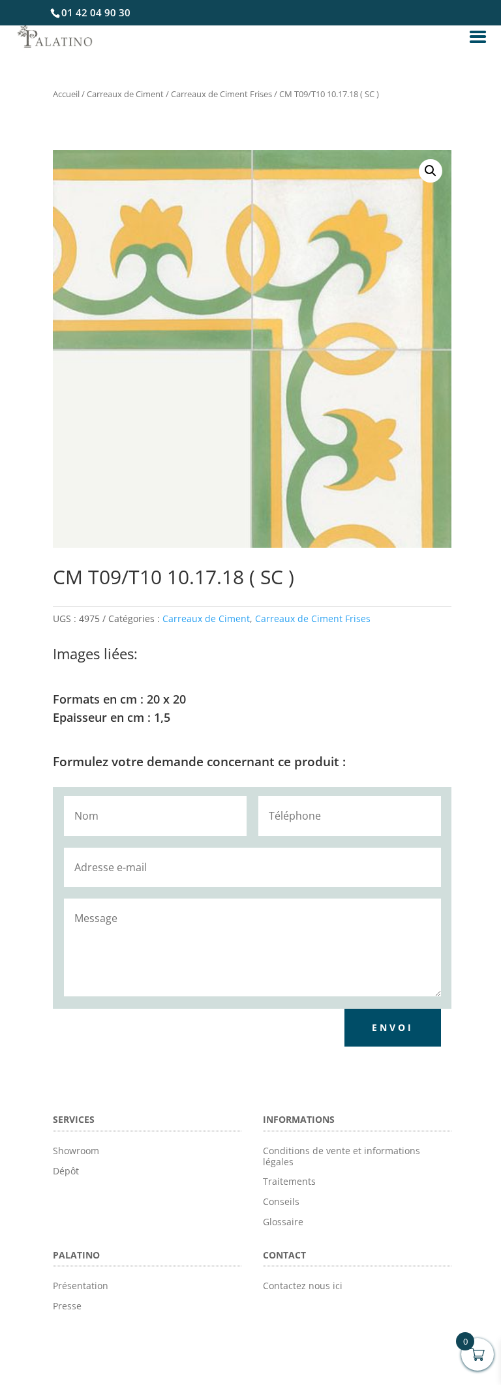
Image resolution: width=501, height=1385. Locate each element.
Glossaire (283, 1221)
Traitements (289, 1181)
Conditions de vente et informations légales (341, 1156)
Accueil (66, 94)
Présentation (80, 1285)
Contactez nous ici (302, 1285)
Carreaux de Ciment (125, 94)
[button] (430, 171)
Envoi (393, 1027)
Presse (67, 1306)
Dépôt (66, 1171)
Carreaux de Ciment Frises (221, 94)
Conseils (281, 1201)
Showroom (76, 1150)
